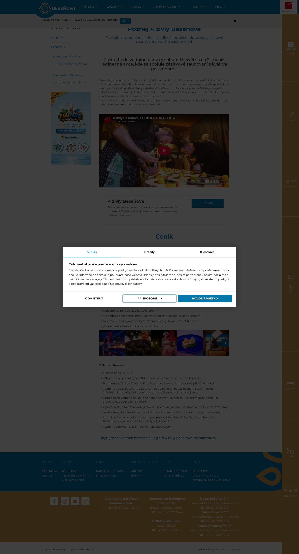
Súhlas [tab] (92, 252)
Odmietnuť (94, 298)
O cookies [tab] (207, 252)
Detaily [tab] (149, 252)
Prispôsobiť (147, 298)
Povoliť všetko (205, 298)
